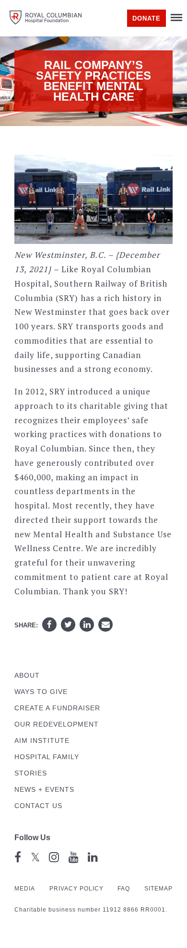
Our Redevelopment (56, 724)
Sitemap (158, 888)
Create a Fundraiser (57, 708)
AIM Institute (42, 740)
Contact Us (38, 805)
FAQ (123, 888)
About (27, 675)
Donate (146, 18)
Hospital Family (46, 757)
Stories (30, 773)
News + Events (44, 789)
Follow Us (32, 837)
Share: (26, 625)
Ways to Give (41, 691)
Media (24, 888)
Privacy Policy (76, 888)
